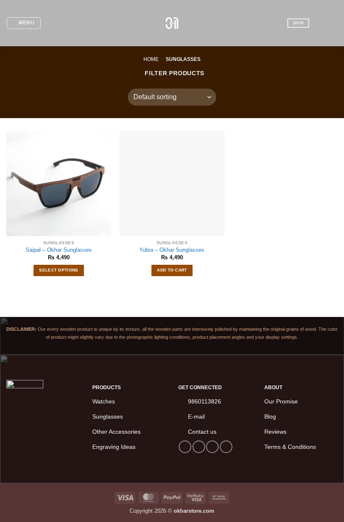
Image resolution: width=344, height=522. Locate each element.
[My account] (319, 23)
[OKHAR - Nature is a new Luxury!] (172, 23)
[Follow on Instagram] (199, 446)
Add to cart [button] (172, 270)
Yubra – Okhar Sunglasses (171, 250)
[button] (24, 23)
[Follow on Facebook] (185, 446)
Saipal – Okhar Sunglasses (59, 250)
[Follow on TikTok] (212, 446)
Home (151, 59)
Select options (58, 270)
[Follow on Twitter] (226, 446)
